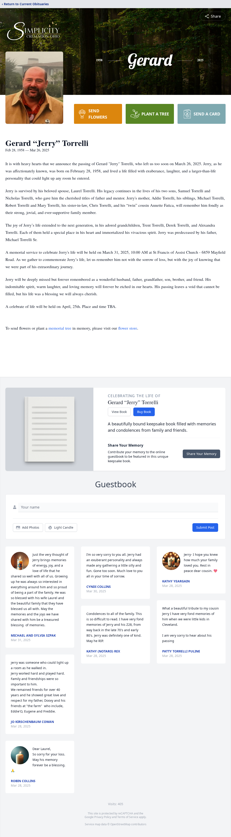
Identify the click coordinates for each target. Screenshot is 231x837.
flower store (127, 328)
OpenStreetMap (120, 824)
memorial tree (60, 328)
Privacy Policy (102, 817)
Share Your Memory (201, 454)
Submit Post (205, 527)
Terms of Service (127, 817)
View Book (119, 412)
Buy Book (144, 412)
